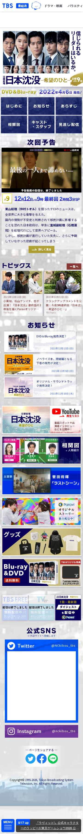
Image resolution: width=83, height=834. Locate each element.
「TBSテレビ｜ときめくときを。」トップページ (7, 6)
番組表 (22, 5)
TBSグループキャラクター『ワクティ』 (36, 5)
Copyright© (17, 780)
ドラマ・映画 (53, 5)
